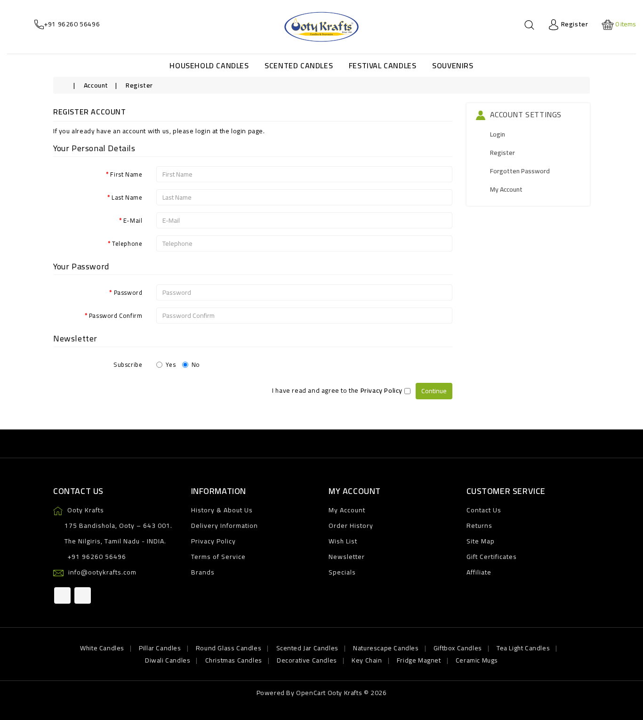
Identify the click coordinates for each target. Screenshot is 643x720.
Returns (479, 525)
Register (139, 85)
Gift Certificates (491, 556)
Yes (171, 364)
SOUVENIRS (452, 65)
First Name (126, 174)
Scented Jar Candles (307, 648)
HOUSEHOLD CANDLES (209, 65)
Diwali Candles (167, 660)
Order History (351, 525)
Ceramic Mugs (477, 660)
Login (497, 134)
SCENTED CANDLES (299, 65)
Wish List (343, 541)
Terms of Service (218, 556)
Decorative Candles (307, 660)
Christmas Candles (233, 660)
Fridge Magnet (419, 660)
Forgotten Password (520, 171)
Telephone (127, 243)
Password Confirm (116, 315)
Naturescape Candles (385, 648)
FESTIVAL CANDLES (383, 65)
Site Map (480, 541)
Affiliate (478, 572)
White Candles (102, 648)
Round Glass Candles (228, 648)
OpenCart (311, 693)
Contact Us (483, 510)
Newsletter (347, 556)
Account (96, 85)
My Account (506, 189)
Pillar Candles (160, 648)
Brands (203, 572)
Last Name (127, 197)
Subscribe (127, 364)
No (196, 364)
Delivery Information (224, 525)
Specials (342, 572)
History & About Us (222, 510)
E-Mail (133, 220)
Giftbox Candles (458, 648)
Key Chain (367, 660)
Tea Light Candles (523, 648)
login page (247, 131)
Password (128, 292)
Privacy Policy (213, 541)
